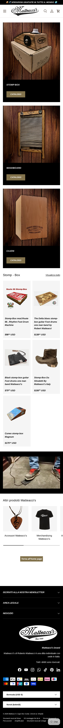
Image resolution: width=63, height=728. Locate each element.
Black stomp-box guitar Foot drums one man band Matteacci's (17, 380)
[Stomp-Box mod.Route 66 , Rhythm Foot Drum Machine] (17, 299)
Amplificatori (19, 721)
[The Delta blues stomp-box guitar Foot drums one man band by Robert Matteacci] (46, 299)
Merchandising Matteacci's (44, 537)
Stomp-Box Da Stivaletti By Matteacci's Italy (42, 380)
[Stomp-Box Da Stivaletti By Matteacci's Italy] (46, 358)
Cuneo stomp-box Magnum (14, 435)
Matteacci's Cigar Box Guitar (18, 714)
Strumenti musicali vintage (36, 721)
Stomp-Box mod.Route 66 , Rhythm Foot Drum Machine (17, 321)
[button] (58, 11)
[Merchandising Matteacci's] (44, 518)
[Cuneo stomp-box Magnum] (17, 413)
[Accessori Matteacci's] (15, 518)
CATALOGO (15, 94)
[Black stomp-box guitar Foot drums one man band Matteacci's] (17, 358)
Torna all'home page (31, 559)
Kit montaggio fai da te (32, 718)
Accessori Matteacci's (16, 535)
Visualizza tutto (53, 275)
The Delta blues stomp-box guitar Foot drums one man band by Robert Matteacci (46, 323)
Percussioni (7, 721)
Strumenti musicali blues (12, 718)
